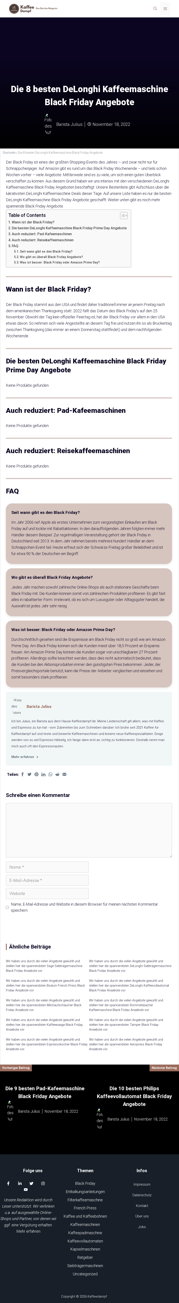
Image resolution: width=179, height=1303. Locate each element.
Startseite (9, 152)
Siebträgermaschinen (85, 1265)
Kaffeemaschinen (85, 1224)
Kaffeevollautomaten (85, 1241)
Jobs (142, 1227)
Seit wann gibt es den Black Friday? (46, 251)
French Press (85, 1208)
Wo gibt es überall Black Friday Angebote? (51, 257)
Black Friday (85, 1183)
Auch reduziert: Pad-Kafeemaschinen (42, 234)
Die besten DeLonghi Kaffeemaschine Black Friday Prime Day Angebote (69, 228)
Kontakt (142, 1206)
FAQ (15, 246)
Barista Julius (39, 706)
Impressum (141, 1184)
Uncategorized (85, 1274)
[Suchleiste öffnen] (155, 8)
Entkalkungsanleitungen (85, 1191)
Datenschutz (142, 1195)
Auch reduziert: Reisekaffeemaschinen (43, 240)
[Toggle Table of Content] (122, 215)
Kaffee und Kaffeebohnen (85, 1216)
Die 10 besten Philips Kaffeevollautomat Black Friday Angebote (134, 1096)
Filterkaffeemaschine (85, 1200)
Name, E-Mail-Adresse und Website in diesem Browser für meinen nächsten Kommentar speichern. (84, 907)
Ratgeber (85, 1257)
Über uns (142, 1216)
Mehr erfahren (28, 1231)
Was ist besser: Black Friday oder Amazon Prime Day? (60, 262)
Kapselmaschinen (85, 1249)
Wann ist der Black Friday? (33, 222)
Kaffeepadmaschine (85, 1232)
